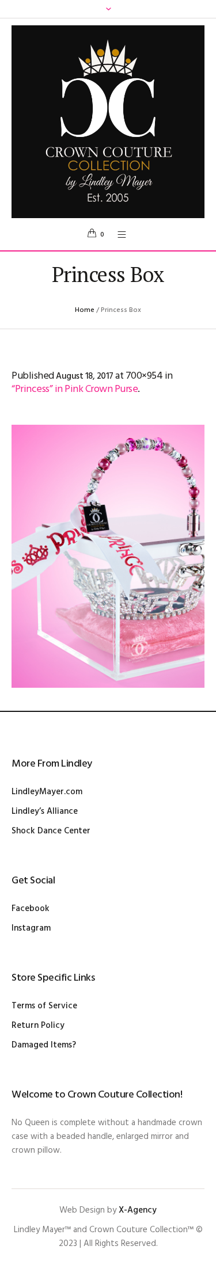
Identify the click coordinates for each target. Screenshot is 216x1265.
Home (84, 310)
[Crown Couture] (108, 121)
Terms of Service (44, 1006)
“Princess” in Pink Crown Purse (75, 389)
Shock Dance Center (51, 831)
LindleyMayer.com (47, 792)
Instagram (31, 928)
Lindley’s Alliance (45, 811)
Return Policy (38, 1025)
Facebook (31, 909)
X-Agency (138, 1210)
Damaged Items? (44, 1045)
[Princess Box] (108, 556)
